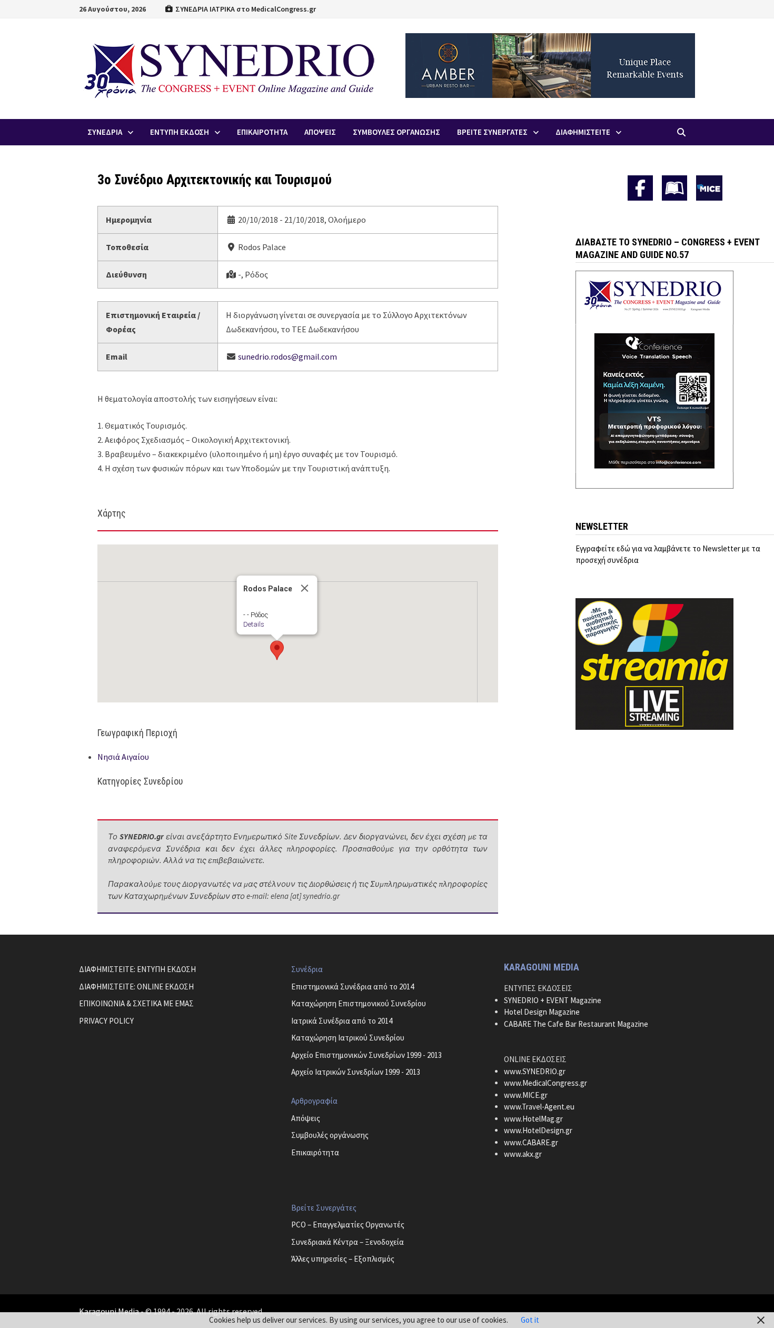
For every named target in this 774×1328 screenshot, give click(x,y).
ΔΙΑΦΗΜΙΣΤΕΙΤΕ (582, 132)
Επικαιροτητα (262, 132)
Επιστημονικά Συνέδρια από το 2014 (352, 987)
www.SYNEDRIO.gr (534, 1071)
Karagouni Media (110, 1311)
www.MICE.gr (526, 1095)
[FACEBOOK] (640, 188)
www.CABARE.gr (531, 1142)
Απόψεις (305, 1118)
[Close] (304, 588)
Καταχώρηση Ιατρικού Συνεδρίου (347, 1038)
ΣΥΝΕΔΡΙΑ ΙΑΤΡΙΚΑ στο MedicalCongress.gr (245, 9)
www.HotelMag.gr (533, 1119)
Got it (530, 1320)
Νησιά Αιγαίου (123, 756)
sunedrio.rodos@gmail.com (287, 356)
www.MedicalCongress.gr (545, 1083)
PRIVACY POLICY (106, 1021)
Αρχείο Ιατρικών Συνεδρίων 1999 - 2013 (355, 1072)
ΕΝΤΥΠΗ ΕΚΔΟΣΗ (179, 132)
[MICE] (709, 187)
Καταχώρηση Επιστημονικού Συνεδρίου (358, 1003)
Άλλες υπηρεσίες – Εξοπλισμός (342, 1259)
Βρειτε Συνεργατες (492, 132)
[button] (277, 650)
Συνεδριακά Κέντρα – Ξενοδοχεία (347, 1242)
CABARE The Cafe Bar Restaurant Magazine (576, 1024)
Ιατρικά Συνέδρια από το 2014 (341, 1021)
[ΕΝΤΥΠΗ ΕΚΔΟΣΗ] (674, 188)
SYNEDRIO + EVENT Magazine (552, 1000)
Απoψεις (320, 132)
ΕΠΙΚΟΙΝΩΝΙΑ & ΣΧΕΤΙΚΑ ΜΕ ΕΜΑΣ (136, 1003)
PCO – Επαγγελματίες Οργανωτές (347, 1225)
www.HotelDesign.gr (538, 1130)
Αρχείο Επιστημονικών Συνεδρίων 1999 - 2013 (366, 1055)
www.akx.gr (523, 1154)
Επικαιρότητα (315, 1152)
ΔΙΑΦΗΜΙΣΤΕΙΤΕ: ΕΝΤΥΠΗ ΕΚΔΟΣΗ (137, 969)
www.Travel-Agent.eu (539, 1107)
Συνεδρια (104, 132)
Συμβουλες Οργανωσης (396, 132)
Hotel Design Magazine (542, 1012)
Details (253, 624)
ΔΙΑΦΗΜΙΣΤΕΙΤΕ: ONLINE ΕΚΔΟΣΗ (136, 987)
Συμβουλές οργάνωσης (330, 1135)
